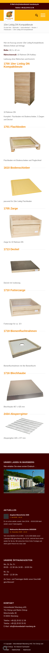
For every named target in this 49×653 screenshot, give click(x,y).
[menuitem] (35, 15)
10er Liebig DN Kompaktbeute (18, 25)
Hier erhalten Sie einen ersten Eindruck (19, 466)
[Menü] (41, 15)
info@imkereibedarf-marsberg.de (27, 4)
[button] (5, 648)
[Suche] (35, 15)
